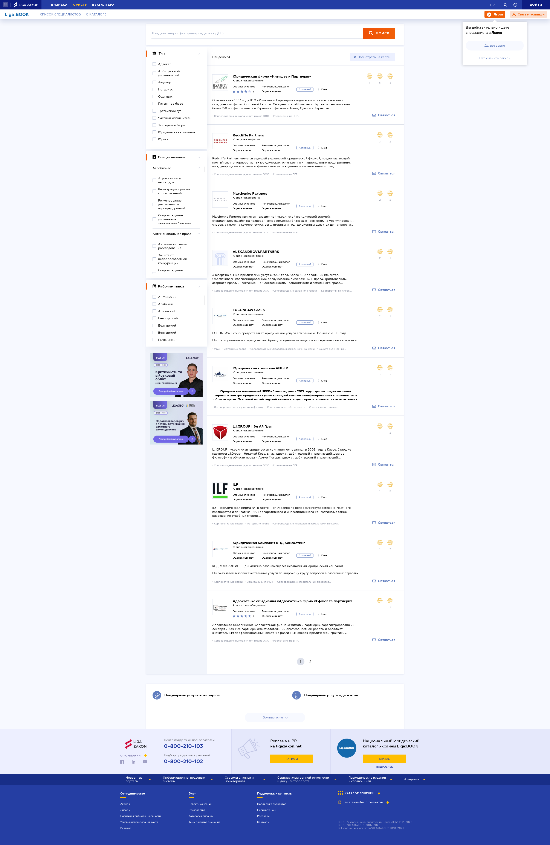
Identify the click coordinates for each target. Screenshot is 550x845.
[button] (5, 4)
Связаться (386, 115)
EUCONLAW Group (249, 310)
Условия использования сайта (139, 822)
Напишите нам (266, 809)
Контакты (263, 822)
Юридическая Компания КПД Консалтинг (269, 543)
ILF (235, 485)
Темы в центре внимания (204, 822)
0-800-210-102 (183, 761)
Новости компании (200, 803)
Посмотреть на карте (374, 57)
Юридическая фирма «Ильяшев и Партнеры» (272, 76)
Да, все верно (494, 45)
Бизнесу (59, 4)
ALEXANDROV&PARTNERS (256, 252)
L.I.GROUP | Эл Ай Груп (252, 426)
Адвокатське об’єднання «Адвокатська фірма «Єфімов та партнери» (292, 601)
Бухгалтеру (103, 4)
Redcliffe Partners (248, 135)
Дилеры (125, 809)
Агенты (125, 803)
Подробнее (384, 766)
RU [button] (492, 4)
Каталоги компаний (201, 815)
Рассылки (263, 815)
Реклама (125, 828)
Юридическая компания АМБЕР (260, 368)
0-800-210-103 (183, 746)
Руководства (197, 809)
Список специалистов (60, 14)
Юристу (79, 4)
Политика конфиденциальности (140, 815)
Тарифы (292, 758)
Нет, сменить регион (494, 58)
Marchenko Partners (250, 193)
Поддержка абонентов (271, 803)
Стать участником (531, 14)
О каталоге (96, 14)
